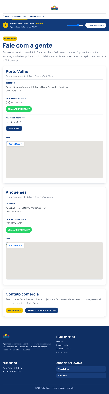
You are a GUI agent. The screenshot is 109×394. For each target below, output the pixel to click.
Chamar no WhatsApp (19, 109)
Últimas (6, 16)
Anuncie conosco (63, 349)
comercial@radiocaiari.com (41, 310)
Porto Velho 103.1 (20, 16)
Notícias (59, 341)
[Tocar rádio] (5, 25)
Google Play (63, 369)
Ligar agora (14, 128)
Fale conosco (62, 352)
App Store (62, 375)
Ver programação (95, 25)
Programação (62, 345)
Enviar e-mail (14, 310)
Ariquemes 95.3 (37, 16)
